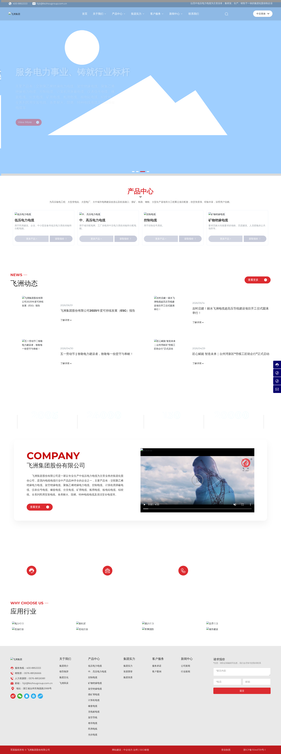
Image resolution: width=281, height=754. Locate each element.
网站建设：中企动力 (122, 749)
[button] (133, 171)
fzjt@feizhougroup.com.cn (51, 3)
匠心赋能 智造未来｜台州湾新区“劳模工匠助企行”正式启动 (230, 354)
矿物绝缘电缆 (218, 220)
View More (24, 115)
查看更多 (253, 279)
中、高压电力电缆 (92, 220)
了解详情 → (65, 320)
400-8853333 (19, 3)
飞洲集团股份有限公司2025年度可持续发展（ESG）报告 (97, 310)
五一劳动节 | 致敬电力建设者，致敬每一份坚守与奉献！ (96, 354)
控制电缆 (150, 220)
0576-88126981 (37, 678)
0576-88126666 (210, 573)
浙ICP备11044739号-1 (254, 749)
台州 (135, 749)
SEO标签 (144, 749)
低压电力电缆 (24, 220)
